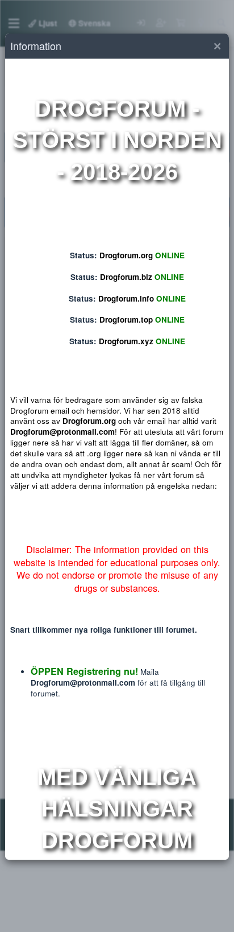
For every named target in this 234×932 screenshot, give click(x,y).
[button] (217, 46)
